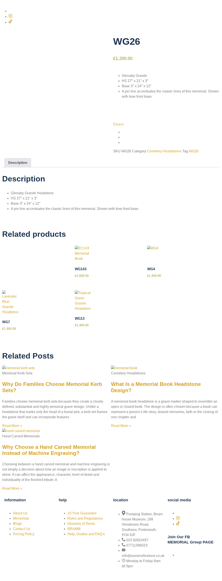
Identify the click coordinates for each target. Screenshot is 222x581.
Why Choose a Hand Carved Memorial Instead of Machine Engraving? (49, 450)
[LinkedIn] (123, 142)
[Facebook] (10, 11)
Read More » (12, 426)
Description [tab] (17, 163)
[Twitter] (123, 137)
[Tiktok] (10, 22)
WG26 (194, 151)
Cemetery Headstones (164, 151)
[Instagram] (10, 16)
